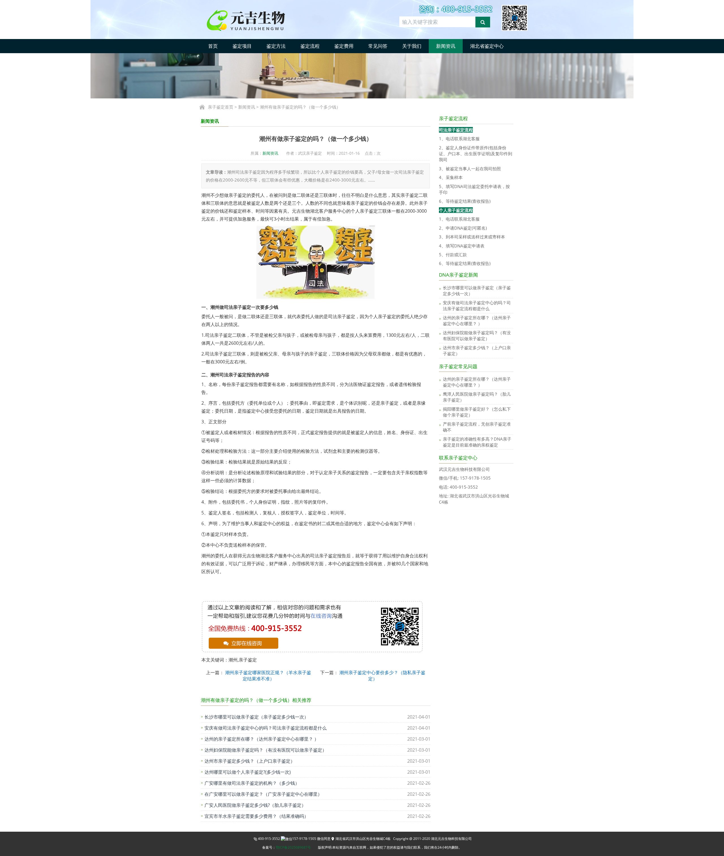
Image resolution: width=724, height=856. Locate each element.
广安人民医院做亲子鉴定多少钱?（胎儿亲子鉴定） (255, 805)
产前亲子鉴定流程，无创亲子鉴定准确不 (477, 427)
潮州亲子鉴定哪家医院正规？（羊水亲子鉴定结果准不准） (267, 675)
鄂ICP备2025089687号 (293, 847)
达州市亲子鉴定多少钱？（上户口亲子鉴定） (249, 761)
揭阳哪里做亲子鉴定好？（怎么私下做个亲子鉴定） (477, 412)
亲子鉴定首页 (220, 107)
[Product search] (482, 22)
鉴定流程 (310, 46)
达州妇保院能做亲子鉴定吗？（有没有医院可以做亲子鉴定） (265, 750)
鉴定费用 (344, 46)
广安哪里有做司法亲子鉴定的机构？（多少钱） (251, 783)
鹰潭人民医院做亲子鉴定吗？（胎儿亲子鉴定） (477, 397)
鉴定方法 (276, 46)
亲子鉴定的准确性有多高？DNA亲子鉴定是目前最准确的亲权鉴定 (477, 442)
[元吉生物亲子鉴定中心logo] (255, 20)
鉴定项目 (242, 46)
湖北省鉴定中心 (487, 46)
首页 (213, 46)
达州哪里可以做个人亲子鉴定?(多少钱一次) (247, 772)
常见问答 (377, 46)
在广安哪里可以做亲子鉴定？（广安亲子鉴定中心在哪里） (263, 794)
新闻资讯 (445, 46)
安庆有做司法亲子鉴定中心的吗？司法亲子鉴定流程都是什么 (265, 728)
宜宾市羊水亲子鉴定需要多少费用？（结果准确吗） (256, 816)
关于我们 (411, 46)
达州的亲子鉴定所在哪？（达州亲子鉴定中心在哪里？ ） (261, 739)
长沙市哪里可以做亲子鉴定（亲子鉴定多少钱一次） (256, 717)
